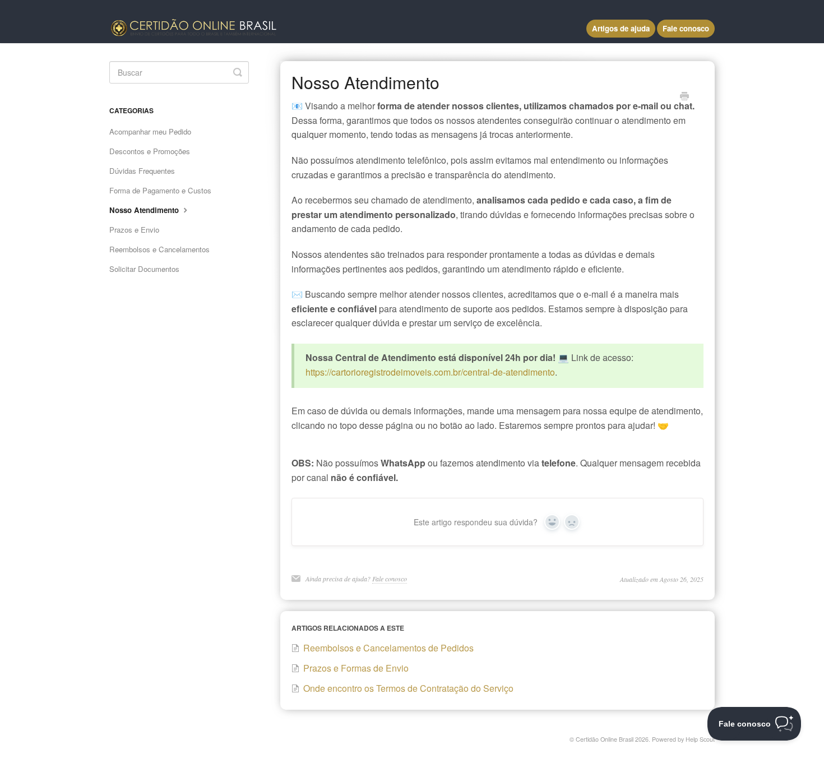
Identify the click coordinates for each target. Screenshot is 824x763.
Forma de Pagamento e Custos (160, 190)
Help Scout (700, 739)
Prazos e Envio (134, 229)
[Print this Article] (684, 97)
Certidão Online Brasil (604, 739)
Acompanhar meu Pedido (150, 131)
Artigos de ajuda (621, 28)
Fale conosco (686, 28)
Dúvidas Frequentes (142, 170)
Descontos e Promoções (149, 151)
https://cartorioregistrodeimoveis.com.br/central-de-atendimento (430, 372)
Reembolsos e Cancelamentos (159, 249)
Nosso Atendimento (145, 210)
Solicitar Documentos (144, 268)
